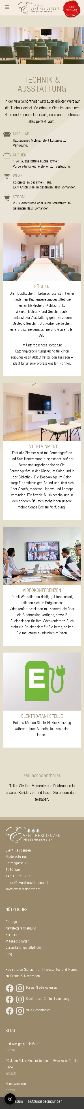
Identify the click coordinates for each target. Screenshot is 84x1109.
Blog (9, 954)
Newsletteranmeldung (21, 928)
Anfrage (11, 922)
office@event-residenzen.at (27, 882)
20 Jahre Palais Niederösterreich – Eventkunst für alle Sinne (42, 1064)
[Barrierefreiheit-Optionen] (10, 1099)
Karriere (11, 935)
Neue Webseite (16, 1084)
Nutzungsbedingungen (45, 1101)
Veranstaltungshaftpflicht (23, 947)
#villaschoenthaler (42, 775)
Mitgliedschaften (17, 941)
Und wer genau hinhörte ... (23, 1044)
